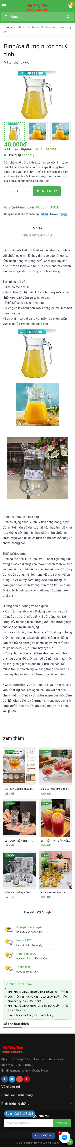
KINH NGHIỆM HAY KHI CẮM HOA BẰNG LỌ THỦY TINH (39, 992)
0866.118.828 (47, 207)
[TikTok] (19, 1079)
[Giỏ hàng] (70, 6)
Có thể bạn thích (16, 1024)
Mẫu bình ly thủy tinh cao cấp (21, 892)
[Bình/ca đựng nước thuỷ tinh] (14, 131)
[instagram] (26, 1079)
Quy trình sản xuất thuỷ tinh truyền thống (30, 1015)
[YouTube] (12, 1079)
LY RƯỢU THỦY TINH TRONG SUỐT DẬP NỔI (30, 840)
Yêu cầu (62, 1123)
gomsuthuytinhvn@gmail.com (29, 1070)
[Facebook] (4, 1079)
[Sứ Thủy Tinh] (37, 8)
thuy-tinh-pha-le (28, 27)
